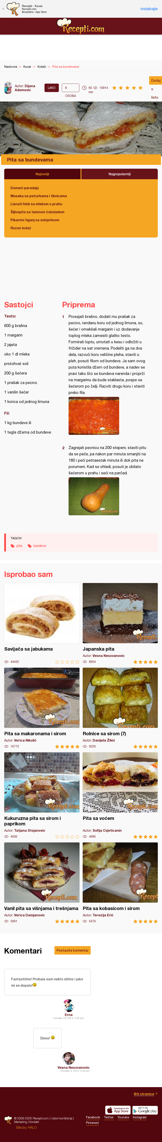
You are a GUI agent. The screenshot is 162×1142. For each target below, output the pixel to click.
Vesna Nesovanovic (74, 1067)
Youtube (123, 1117)
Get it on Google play (145, 1110)
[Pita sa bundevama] (108, 416)
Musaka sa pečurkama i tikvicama (39, 196)
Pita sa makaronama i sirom (42, 708)
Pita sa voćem (120, 795)
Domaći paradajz (25, 188)
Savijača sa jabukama (42, 623)
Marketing (20, 1122)
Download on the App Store (118, 1110)
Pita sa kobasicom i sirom (120, 882)
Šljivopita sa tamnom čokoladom (37, 212)
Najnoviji (42, 174)
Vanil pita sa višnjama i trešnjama (42, 882)
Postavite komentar (73, 950)
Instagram (140, 1117)
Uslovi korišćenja (61, 1118)
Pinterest (92, 1122)
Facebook (93, 1117)
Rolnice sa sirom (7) (120, 708)
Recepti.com (81, 26)
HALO (32, 1127)
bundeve (40, 546)
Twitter (109, 1117)
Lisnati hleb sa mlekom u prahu (36, 204)
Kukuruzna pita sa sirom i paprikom (42, 795)
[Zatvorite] (3, 9)
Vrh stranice (144, 1094)
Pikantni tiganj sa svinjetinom (35, 220)
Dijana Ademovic (25, 88)
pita (19, 546)
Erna (69, 1015)
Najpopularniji (120, 174)
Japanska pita (120, 623)
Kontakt (34, 1122)
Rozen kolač (21, 228)
